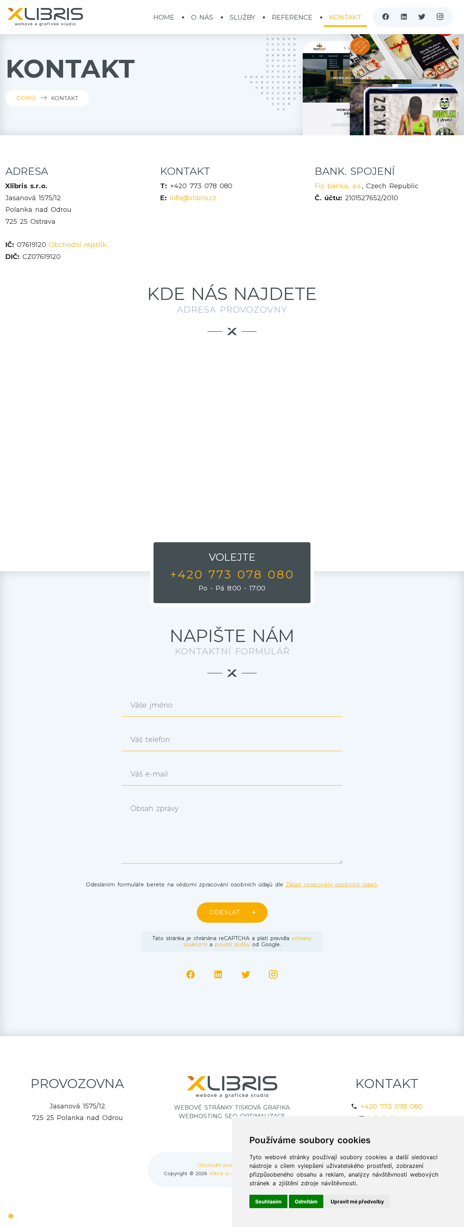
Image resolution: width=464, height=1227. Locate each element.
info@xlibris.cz (193, 198)
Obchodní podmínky (222, 1165)
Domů (26, 98)
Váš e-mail (149, 774)
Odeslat (225, 912)
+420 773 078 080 (391, 1107)
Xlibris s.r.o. (222, 1173)
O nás (202, 17)
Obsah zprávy (154, 808)
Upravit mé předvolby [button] (357, 1201)
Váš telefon (150, 740)
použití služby (232, 944)
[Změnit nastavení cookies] (11, 1216)
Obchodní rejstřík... (79, 245)
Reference (292, 17)
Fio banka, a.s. (338, 186)
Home (163, 17)
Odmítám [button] (306, 1201)
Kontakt (345, 17)
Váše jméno (151, 705)
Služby (242, 17)
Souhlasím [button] (268, 1201)
